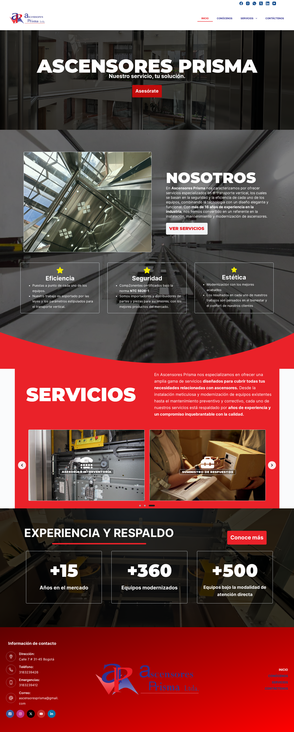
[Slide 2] (144, 505)
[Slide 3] (152, 505)
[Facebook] (241, 3)
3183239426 (28, 672)
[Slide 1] (140, 505)
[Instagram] (248, 3)
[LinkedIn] (267, 3)
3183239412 (28, 685)
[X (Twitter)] (261, 3)
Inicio (205, 18)
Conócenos (224, 18)
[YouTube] (274, 3)
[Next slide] (272, 465)
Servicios (247, 18)
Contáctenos (274, 18)
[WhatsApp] (254, 3)
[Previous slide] (22, 465)
